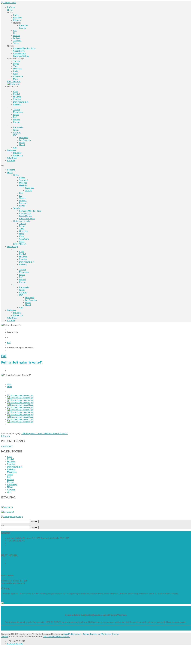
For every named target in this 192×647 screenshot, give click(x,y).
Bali (20, 277)
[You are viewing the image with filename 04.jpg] (20, 402)
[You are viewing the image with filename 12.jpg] (20, 422)
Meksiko (23, 264)
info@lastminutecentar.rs (19, 545)
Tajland (22, 269)
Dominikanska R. (26, 261)
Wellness (11, 310)
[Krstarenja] (13, 84)
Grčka (16, 175)
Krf (20, 195)
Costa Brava (25, 213)
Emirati (22, 279)
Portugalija (24, 287)
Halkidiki (23, 185)
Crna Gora (24, 239)
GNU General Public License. (56, 636)
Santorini (23, 180)
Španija (16, 208)
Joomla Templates (91, 634)
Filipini (22, 289)
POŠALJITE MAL (15, 643)
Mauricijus (24, 272)
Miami (28, 302)
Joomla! (4, 636)
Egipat (22, 226)
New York (29, 297)
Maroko (22, 282)
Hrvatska (23, 231)
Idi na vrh (5, 436)
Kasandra (29, 188)
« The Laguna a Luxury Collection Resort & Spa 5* (44, 433)
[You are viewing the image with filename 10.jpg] (20, 417)
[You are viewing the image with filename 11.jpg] (20, 419)
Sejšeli (22, 274)
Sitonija (28, 190)
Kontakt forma (8, 550)
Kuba (21, 251)
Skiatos (22, 198)
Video (9, 384)
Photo (9, 387)
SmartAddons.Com (72, 634)
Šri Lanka (23, 256)
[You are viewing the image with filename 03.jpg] (20, 400)
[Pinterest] (7, 566)
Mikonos (23, 182)
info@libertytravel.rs (16, 543)
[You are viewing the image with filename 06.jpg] (20, 407)
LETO (10, 172)
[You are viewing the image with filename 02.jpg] (20, 398)
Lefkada (23, 200)
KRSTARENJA (20, 244)
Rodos (22, 177)
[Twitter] (7, 563)
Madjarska (18, 315)
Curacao (23, 292)
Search (34, 521)
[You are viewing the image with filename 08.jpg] (20, 412)
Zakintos (23, 203)
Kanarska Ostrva (27, 218)
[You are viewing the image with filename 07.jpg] (20, 410)
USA (21, 295)
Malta (21, 241)
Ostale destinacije (21, 221)
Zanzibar (23, 259)
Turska (22, 223)
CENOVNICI (7, 446)
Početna (11, 169)
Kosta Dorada (25, 216)
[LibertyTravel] (8, 2)
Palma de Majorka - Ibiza (30, 210)
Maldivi (22, 254)
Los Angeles (31, 300)
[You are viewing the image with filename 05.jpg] (20, 405)
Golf (21, 307)
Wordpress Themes (110, 634)
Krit (21, 193)
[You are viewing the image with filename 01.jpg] (20, 395)
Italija (21, 233)
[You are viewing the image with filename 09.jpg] (20, 414)
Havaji (28, 305)
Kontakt (11, 320)
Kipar (21, 236)
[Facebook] (7, 560)
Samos (22, 205)
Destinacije (12, 246)
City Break (12, 318)
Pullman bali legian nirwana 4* (21, 362)
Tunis (21, 228)
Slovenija (17, 312)
